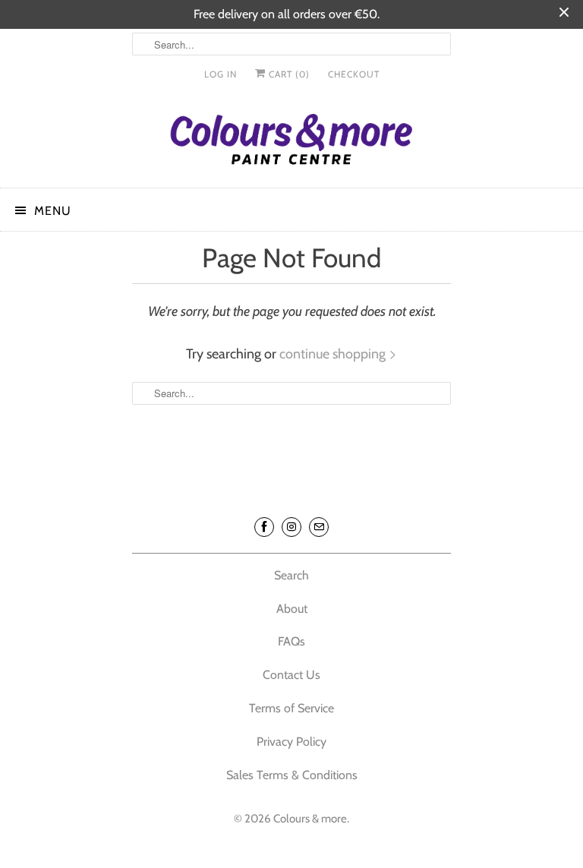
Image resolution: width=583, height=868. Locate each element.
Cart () (288, 74)
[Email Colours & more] (319, 527)
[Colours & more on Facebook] (264, 527)
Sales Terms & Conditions (292, 775)
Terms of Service (291, 708)
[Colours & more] (291, 142)
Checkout (354, 74)
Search (291, 575)
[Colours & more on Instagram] (291, 527)
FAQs (291, 641)
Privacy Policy (291, 741)
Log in (220, 74)
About (291, 608)
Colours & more (310, 818)
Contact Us (291, 675)
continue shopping (334, 354)
